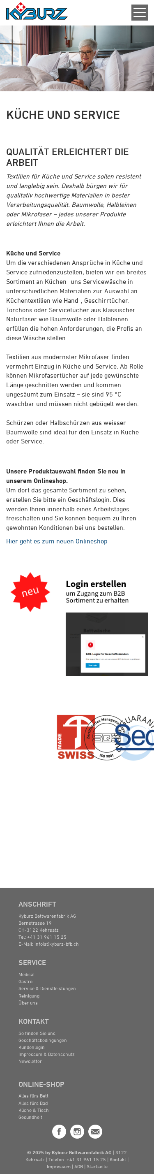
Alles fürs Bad (33, 1103)
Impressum (59, 1166)
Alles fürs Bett (33, 1095)
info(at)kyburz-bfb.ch (56, 944)
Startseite (97, 1166)
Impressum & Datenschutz (46, 1054)
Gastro (25, 981)
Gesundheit (30, 1117)
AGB (79, 1166)
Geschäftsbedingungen (42, 1040)
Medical (26, 974)
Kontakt (118, 1159)
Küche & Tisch (33, 1110)
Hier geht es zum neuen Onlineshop (57, 541)
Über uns (28, 1002)
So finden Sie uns (36, 1033)
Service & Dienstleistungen (47, 988)
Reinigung (28, 995)
